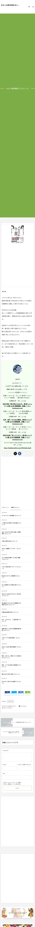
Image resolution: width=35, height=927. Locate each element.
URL (4, 773)
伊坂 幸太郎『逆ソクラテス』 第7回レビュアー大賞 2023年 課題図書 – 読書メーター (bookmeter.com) (17, 437)
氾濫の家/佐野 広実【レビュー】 (10, 612)
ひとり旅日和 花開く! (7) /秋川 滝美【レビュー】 (11, 558)
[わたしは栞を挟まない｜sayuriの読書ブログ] (10, 5)
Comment (5, 750)
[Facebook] (19, 453)
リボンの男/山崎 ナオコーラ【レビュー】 (11, 567)
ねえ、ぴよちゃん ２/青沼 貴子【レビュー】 (11, 620)
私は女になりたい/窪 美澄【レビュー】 (11, 576)
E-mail (19, 764)
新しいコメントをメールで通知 (12, 782)
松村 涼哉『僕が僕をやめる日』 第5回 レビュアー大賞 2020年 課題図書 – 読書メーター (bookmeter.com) (17, 406)
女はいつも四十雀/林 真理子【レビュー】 (11, 647)
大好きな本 (10, 701)
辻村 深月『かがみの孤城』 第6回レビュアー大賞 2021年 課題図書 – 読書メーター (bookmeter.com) (17, 422)
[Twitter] (15, 453)
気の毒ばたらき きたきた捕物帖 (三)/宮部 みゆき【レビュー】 (11, 604)
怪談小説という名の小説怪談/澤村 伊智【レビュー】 (11, 629)
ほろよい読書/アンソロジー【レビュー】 (11, 549)
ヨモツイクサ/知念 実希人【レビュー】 (11, 638)
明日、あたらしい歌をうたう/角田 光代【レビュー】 (11, 656)
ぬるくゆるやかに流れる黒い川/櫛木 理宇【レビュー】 (11, 532)
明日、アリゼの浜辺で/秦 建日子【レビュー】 (11, 665)
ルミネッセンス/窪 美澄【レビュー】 (11, 515)
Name (4, 764)
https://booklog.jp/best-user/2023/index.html (17, 448)
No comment (23, 706)
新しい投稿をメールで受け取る (12, 784)
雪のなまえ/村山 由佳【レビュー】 (11, 674)
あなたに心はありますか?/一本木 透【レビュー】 (11, 594)
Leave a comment (8, 708)
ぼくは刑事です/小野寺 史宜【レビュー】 (11, 585)
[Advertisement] (17, 481)
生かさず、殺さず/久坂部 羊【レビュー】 (11, 682)
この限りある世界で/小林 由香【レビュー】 (11, 523)
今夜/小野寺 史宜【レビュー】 (10, 541)
